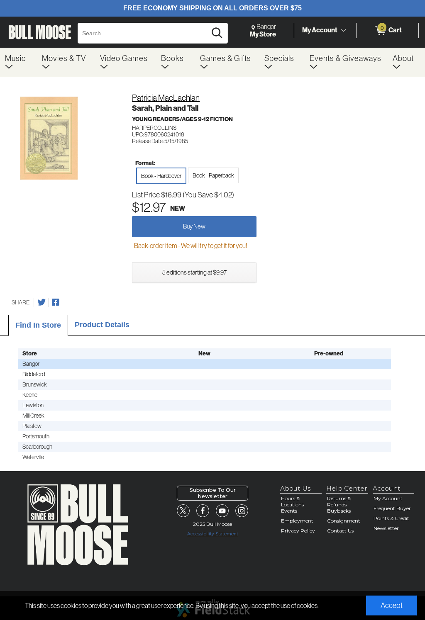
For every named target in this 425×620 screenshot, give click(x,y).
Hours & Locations (292, 501)
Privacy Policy (298, 531)
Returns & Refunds (339, 501)
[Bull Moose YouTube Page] (222, 511)
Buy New (194, 226)
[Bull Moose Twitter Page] (183, 511)
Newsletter (386, 528)
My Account (319, 30)
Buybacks (339, 511)
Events (289, 511)
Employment (297, 521)
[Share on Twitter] (41, 302)
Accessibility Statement (212, 534)
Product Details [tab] (102, 325)
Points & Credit (391, 518)
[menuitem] (18, 62)
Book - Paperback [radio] (213, 175)
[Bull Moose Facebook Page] (202, 511)
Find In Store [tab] (38, 325)
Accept (392, 605)
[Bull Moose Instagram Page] (241, 511)
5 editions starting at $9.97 (194, 272)
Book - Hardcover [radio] (161, 176)
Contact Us (340, 531)
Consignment (343, 521)
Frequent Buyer (392, 508)
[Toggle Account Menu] (343, 31)
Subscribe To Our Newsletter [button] (213, 493)
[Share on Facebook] (55, 302)
